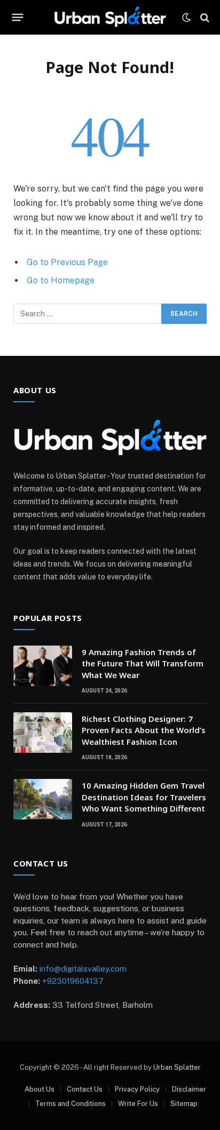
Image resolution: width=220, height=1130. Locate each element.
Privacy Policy (137, 1089)
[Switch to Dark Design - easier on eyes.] (186, 17)
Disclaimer (189, 1089)
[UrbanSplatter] (110, 17)
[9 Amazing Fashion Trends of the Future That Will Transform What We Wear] (42, 666)
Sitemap (184, 1104)
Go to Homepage (61, 280)
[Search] (203, 17)
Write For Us (138, 1104)
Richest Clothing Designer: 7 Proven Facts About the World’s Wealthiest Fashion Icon (144, 730)
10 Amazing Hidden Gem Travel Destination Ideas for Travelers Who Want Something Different (144, 797)
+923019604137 (73, 980)
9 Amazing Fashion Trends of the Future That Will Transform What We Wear (142, 663)
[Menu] (17, 17)
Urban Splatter (177, 1067)
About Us (39, 1089)
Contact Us (85, 1089)
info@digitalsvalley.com (83, 968)
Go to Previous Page (67, 262)
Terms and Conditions (70, 1104)
